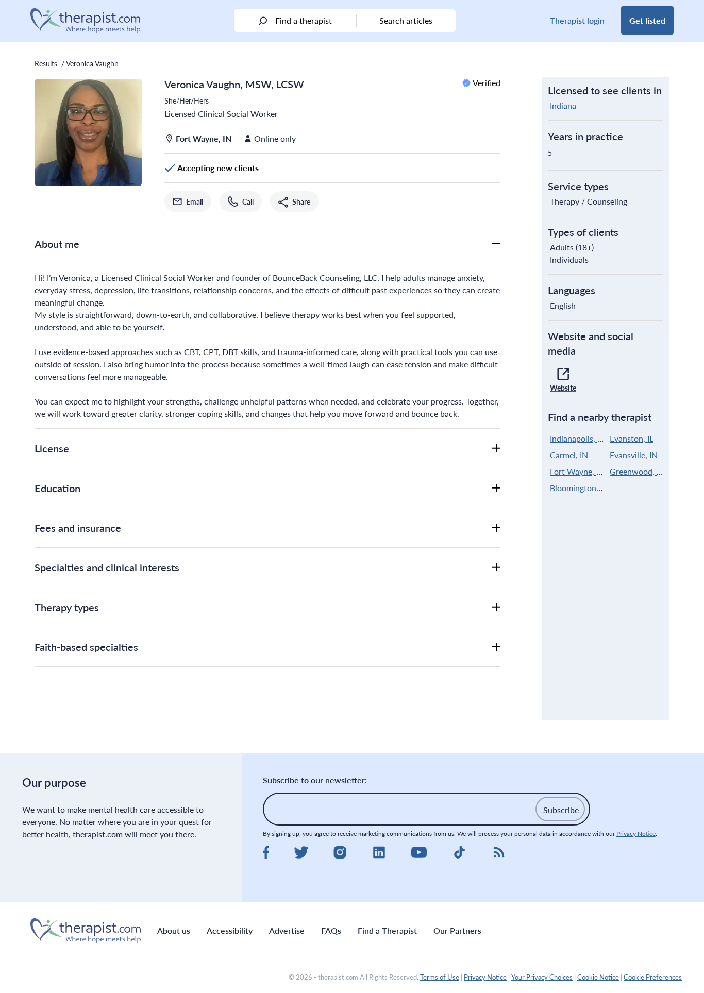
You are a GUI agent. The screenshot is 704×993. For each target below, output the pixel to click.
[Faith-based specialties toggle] (496, 647)
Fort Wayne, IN (577, 471)
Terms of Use (439, 977)
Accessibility (230, 930)
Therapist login (577, 20)
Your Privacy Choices (542, 977)
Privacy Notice (636, 833)
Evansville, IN (634, 455)
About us (173, 930)
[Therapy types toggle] (496, 607)
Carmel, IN (569, 455)
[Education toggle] (496, 488)
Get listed (647, 20)
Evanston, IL (631, 438)
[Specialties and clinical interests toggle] (496, 567)
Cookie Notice (598, 977)
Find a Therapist (387, 930)
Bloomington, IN (579, 488)
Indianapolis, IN (578, 438)
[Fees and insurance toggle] (496, 528)
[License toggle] (496, 448)
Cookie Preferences (653, 977)
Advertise (287, 930)
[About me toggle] (496, 244)
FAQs (331, 930)
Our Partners (457, 930)
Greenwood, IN (637, 471)
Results (46, 63)
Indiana (563, 105)
